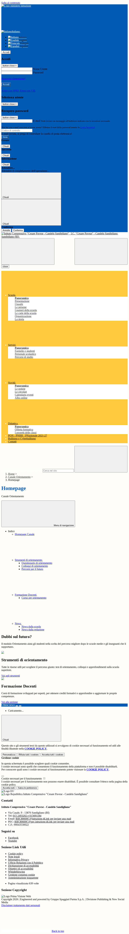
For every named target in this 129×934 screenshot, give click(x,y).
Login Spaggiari (87, 127)
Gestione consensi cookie (21, 874)
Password (38, 72)
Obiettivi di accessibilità (20, 868)
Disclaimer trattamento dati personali (20, 905)
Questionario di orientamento (37, 563)
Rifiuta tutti (29, 754)
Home (11, 473)
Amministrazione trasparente (23, 877)
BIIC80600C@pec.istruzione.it (44, 821)
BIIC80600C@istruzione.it (43, 818)
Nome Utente (40, 69)
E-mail (36, 120)
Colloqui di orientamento (35, 566)
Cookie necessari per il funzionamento (21, 778)
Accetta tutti (52, 754)
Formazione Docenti (26, 594)
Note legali (14, 856)
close (5, 266)
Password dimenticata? (13, 78)
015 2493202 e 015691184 (27, 815)
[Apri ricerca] (101, 251)
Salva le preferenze (27, 788)
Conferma (18, 230)
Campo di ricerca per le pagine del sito (21, 470)
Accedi (6, 52)
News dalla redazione (33, 629)
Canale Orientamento (19, 476)
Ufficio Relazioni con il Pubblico (25, 862)
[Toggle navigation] (27, 251)
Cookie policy (15, 853)
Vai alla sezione (9, 702)
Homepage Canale (24, 534)
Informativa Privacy (18, 859)
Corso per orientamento (34, 597)
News (18, 623)
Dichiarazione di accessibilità (23, 865)
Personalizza (9, 754)
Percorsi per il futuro (32, 569)
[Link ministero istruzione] (16, 5)
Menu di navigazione (63, 525)
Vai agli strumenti (10, 675)
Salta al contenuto (10, 2)
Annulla (6, 230)
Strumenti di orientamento (29, 560)
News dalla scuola (31, 626)
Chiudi (6, 146)
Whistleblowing (16, 871)
